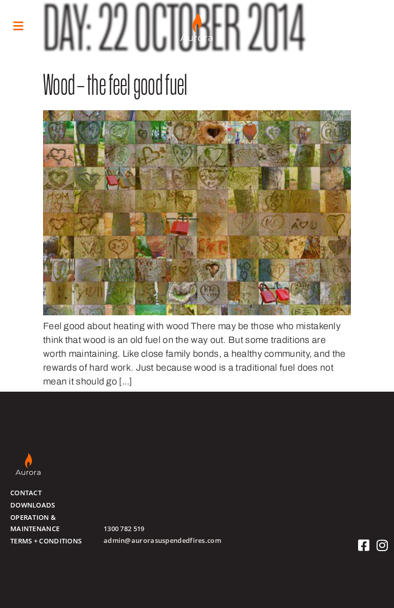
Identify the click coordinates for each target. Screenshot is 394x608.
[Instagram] (382, 545)
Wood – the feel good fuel (115, 88)
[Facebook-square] (364, 545)
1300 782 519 (124, 528)
